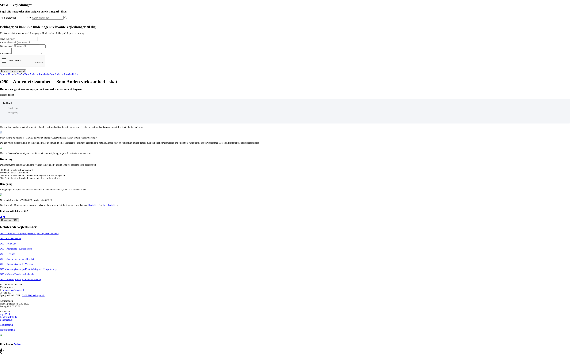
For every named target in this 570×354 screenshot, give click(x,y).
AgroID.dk (5, 314)
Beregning (13, 112)
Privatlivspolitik (7, 330)
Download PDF (9, 220)
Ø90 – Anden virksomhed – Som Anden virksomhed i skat (50, 74)
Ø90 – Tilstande (7, 254)
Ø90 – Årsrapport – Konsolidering (16, 248)
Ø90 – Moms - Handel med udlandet (17, 274)
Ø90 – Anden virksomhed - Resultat (17, 259)
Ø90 (18, 74)
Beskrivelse (5, 53)
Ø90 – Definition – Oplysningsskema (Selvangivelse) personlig (29, 233)
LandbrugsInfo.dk (8, 317)
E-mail (3, 42)
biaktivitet (92, 205)
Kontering (13, 108)
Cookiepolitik (6, 325)
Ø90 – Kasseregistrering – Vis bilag (16, 264)
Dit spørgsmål (6, 46)
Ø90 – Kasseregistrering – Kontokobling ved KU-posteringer (28, 269)
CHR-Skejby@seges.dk (33, 295)
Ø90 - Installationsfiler (10, 238)
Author (17, 344)
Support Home (7, 74)
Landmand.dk (6, 319)
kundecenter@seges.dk (13, 290)
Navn (2, 39)
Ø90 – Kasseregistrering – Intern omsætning (20, 279)
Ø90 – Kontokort (8, 243)
